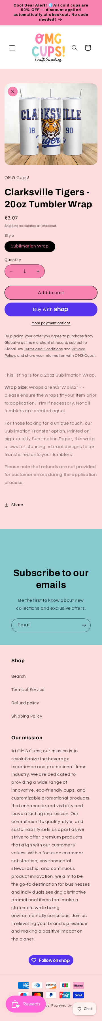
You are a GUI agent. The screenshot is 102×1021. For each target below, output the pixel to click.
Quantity (13, 260)
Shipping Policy (26, 716)
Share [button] (17, 505)
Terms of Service (27, 690)
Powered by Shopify (68, 1005)
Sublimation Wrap (30, 246)
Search (18, 676)
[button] (11, 47)
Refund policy (25, 703)
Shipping (12, 225)
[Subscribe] (83, 625)
